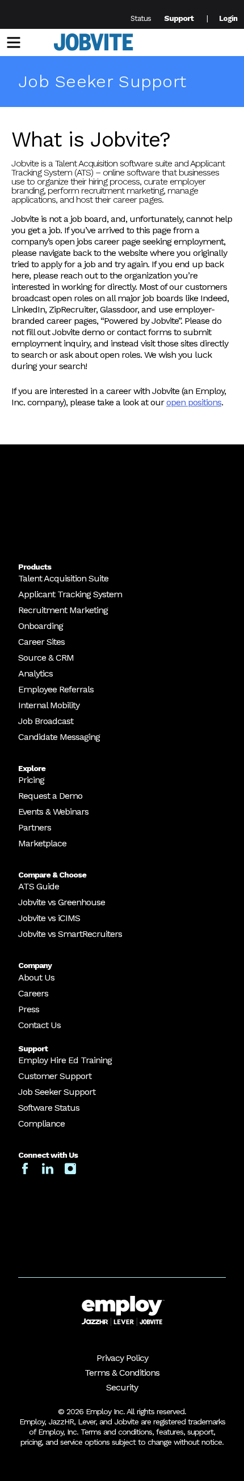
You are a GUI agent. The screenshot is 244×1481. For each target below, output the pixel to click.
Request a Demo (50, 795)
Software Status (48, 1107)
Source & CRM (46, 657)
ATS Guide (38, 886)
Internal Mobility (48, 705)
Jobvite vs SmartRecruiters (70, 933)
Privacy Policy (122, 1357)
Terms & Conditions (122, 1372)
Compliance (41, 1123)
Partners (34, 827)
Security (122, 1387)
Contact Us (39, 1025)
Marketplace (42, 843)
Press (28, 1009)
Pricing (31, 779)
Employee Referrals (56, 689)
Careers (33, 993)
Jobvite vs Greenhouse (61, 902)
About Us (36, 977)
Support (178, 18)
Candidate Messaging (59, 736)
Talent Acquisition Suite (63, 578)
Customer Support (54, 1076)
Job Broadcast (45, 721)
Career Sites (41, 641)
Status (141, 18)
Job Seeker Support (56, 1091)
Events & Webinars (53, 811)
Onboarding (40, 625)
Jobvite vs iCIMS (49, 918)
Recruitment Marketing (63, 610)
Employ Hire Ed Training (65, 1060)
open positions (193, 402)
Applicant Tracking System (70, 594)
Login (228, 18)
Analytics (35, 673)
